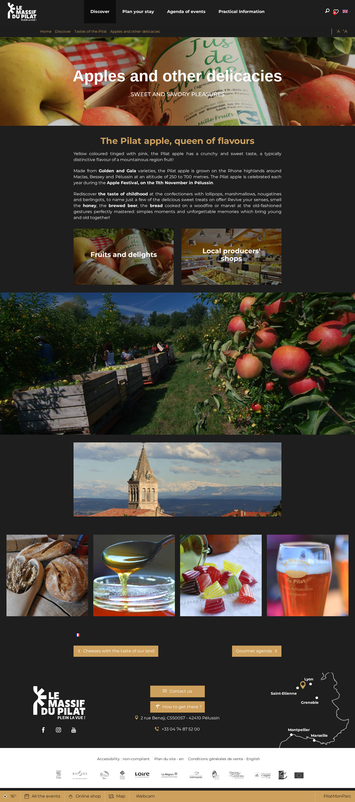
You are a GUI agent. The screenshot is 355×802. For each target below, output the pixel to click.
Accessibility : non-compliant (123, 759)
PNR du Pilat (216, 775)
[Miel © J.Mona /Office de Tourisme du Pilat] (134, 575)
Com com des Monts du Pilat (59, 775)
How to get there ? (182, 706)
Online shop (88, 796)
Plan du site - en (168, 759)
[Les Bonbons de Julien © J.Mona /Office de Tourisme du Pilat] (221, 575)
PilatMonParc (337, 796)
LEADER (283, 775)
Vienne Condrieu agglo (236, 775)
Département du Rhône (80, 775)
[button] (100, 11)
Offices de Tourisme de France (122, 775)
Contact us (180, 691)
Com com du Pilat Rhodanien (104, 775)
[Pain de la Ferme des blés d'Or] (47, 575)
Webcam (145, 796)
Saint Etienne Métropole (196, 775)
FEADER (262, 775)
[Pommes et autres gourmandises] (78, 634)
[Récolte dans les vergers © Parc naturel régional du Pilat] (177, 363)
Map (120, 796)
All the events (46, 796)
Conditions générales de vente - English (224, 759)
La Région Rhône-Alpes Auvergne (169, 775)
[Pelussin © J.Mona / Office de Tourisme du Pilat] (177, 479)
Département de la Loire (142, 775)
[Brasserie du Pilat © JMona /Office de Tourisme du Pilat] (308, 575)
